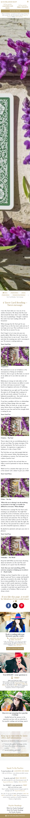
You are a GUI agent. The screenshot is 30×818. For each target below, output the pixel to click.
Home (5, 292)
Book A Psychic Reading (15, 648)
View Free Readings (15, 725)
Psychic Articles (14, 292)
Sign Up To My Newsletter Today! (15, 755)
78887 (16, 678)
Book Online (15, 11)
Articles (23, 292)
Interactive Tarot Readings (19, 295)
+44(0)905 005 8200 (16, 638)
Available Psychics (16, 815)
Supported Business (21, 644)
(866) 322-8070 (22, 7)
